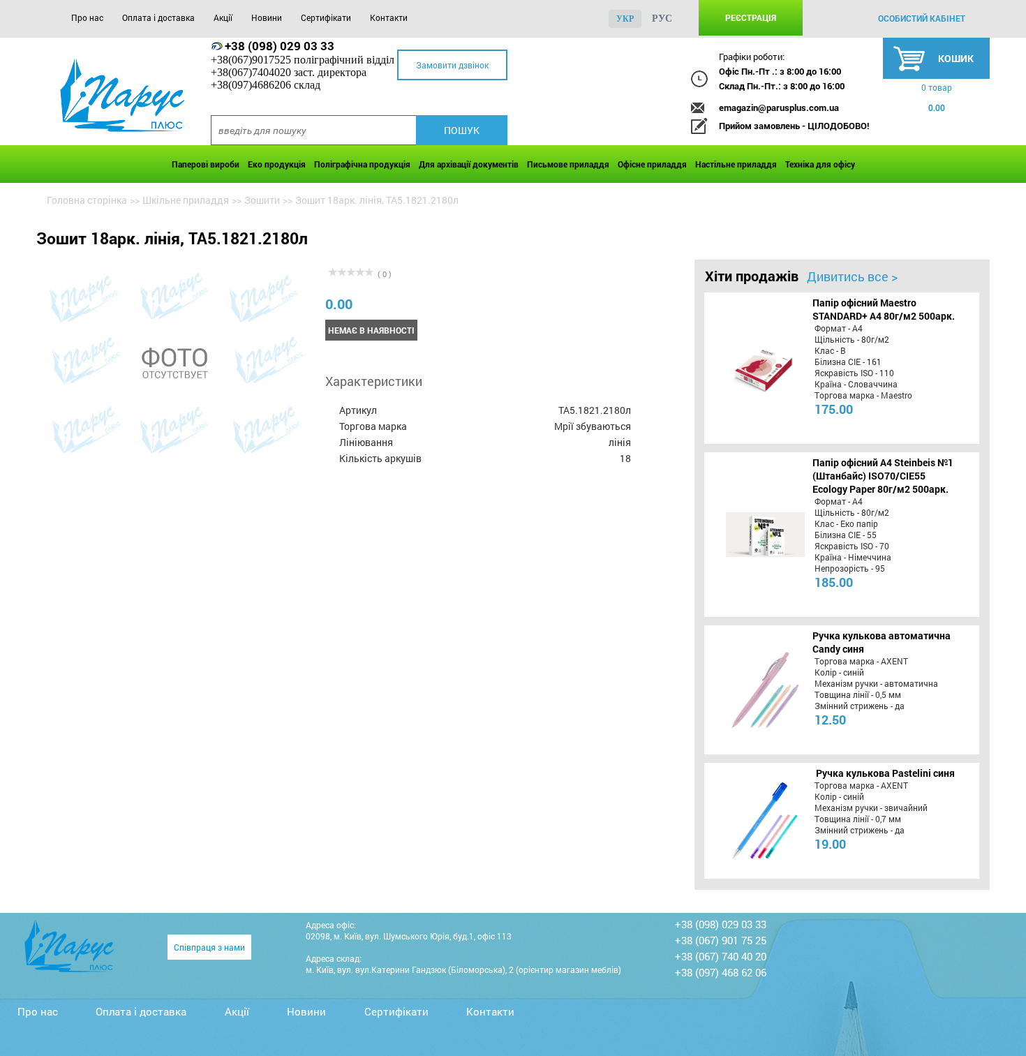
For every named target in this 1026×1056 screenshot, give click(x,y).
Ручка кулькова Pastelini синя (885, 773)
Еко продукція (277, 164)
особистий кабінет (921, 18)
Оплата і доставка (158, 17)
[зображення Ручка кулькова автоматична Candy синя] (751, 689)
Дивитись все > (852, 276)
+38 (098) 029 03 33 (279, 46)
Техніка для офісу (820, 164)
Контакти (389, 17)
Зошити (262, 200)
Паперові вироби (205, 164)
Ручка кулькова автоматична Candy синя (881, 642)
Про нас (87, 17)
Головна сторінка (87, 200)
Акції (223, 17)
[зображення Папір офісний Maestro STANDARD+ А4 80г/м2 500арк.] (751, 368)
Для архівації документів (469, 164)
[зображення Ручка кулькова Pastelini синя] (751, 821)
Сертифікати (326, 17)
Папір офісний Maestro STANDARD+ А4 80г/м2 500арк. (883, 309)
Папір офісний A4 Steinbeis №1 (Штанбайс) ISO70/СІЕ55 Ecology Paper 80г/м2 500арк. (882, 476)
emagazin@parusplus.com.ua (779, 107)
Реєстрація (750, 17)
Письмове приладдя (568, 164)
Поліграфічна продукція (362, 164)
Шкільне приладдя (185, 200)
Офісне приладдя (652, 164)
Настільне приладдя (736, 164)
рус (662, 18)
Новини (266, 17)
